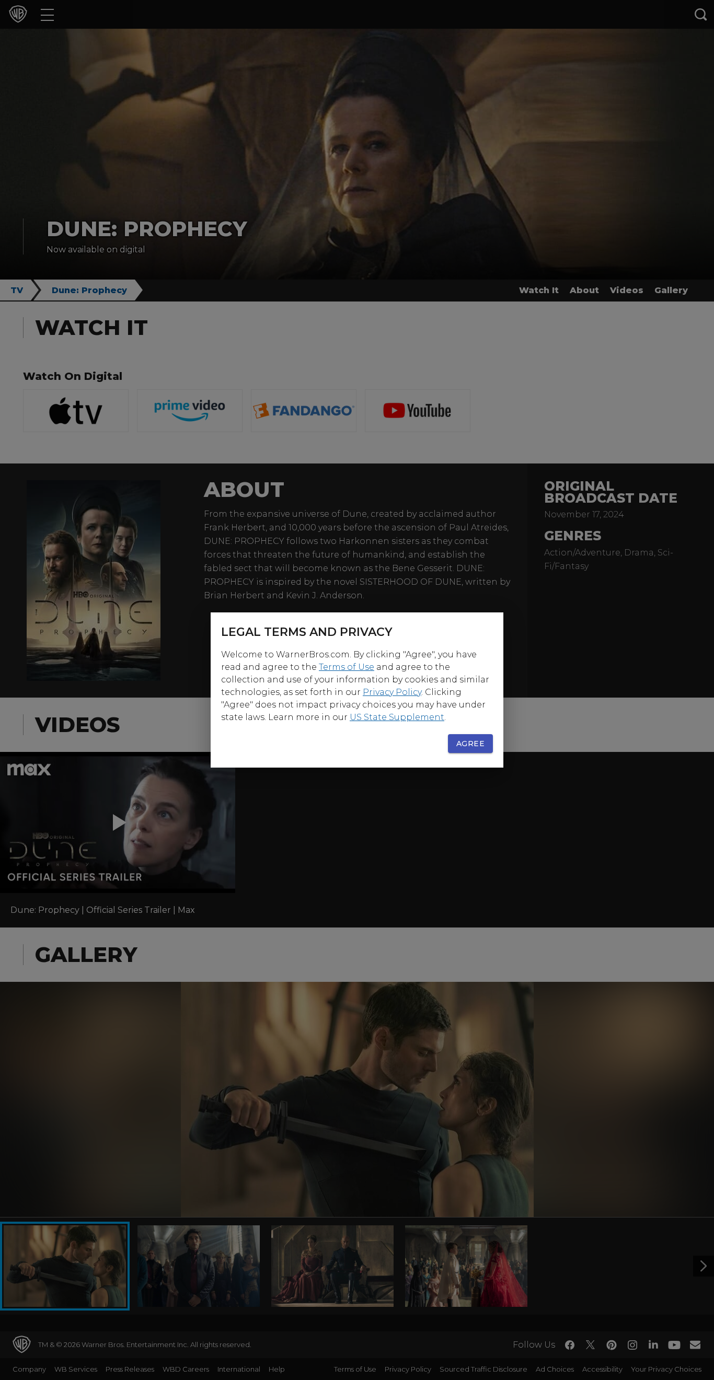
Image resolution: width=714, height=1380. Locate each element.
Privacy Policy (392, 692)
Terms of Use (346, 667)
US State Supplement (397, 717)
